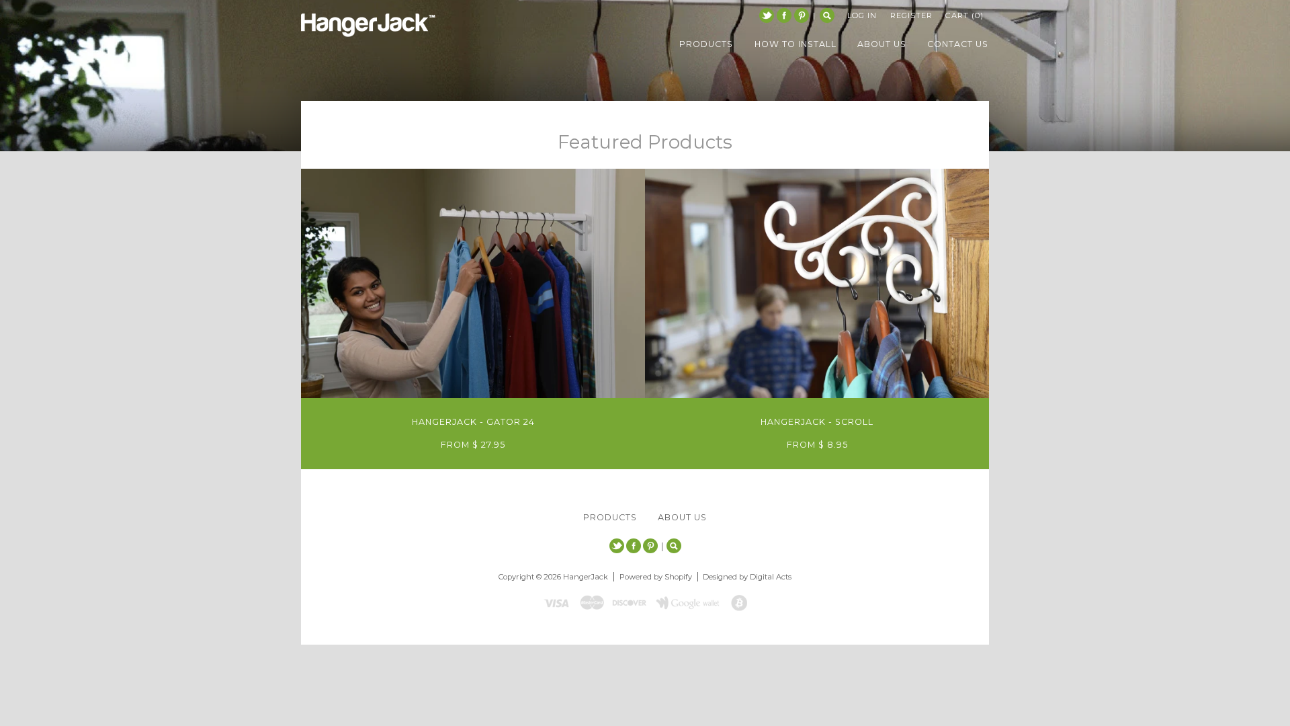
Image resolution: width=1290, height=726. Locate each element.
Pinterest (801, 15)
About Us (682, 517)
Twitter (766, 15)
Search (827, 15)
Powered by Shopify (655, 576)
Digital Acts (770, 576)
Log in (862, 15)
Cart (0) (964, 15)
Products (610, 517)
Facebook (784, 15)
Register (911, 15)
